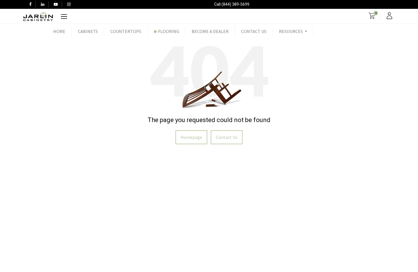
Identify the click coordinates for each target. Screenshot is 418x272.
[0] (372, 16)
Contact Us (226, 137)
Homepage (191, 137)
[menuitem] (59, 31)
